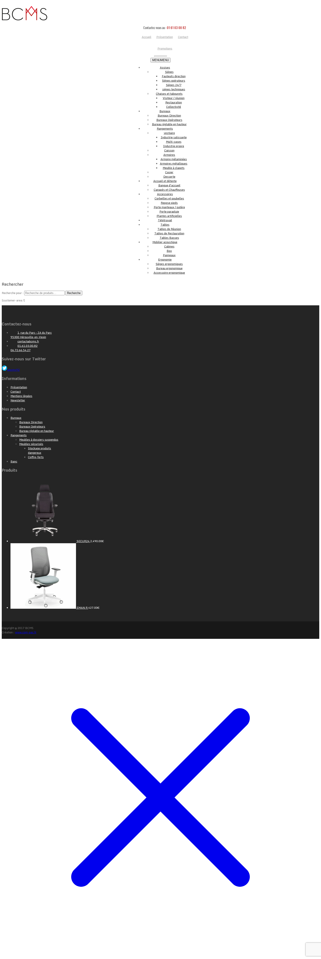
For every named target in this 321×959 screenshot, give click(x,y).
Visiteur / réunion (174, 98)
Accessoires (165, 194)
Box (169, 250)
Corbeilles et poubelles (169, 198)
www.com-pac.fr (25, 632)
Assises (165, 67)
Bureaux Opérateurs (169, 119)
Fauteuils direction (174, 76)
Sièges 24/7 (173, 84)
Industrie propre (173, 146)
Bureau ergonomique (169, 268)
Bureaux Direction (169, 115)
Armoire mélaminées (173, 159)
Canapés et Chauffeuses (169, 189)
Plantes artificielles (169, 215)
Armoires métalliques (173, 163)
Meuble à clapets (174, 167)
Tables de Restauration (169, 233)
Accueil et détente (165, 181)
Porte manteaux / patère (169, 207)
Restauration (173, 102)
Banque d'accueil (169, 185)
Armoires (169, 154)
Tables (164, 224)
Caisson (169, 150)
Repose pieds (169, 202)
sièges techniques (173, 89)
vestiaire (169, 133)
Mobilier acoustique (164, 242)
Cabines (169, 246)
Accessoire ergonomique (169, 272)
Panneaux (169, 255)
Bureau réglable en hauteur (169, 124)
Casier (169, 172)
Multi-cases (173, 141)
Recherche (74, 293)
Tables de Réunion (169, 229)
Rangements (165, 128)
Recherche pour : (13, 292)
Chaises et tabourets (169, 93)
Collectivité (173, 106)
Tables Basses (169, 237)
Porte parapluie (169, 211)
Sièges (169, 71)
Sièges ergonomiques (169, 263)
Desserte (169, 176)
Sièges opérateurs (173, 80)
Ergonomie (165, 259)
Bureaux (164, 111)
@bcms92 (13, 369)
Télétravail (165, 220)
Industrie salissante (174, 137)
